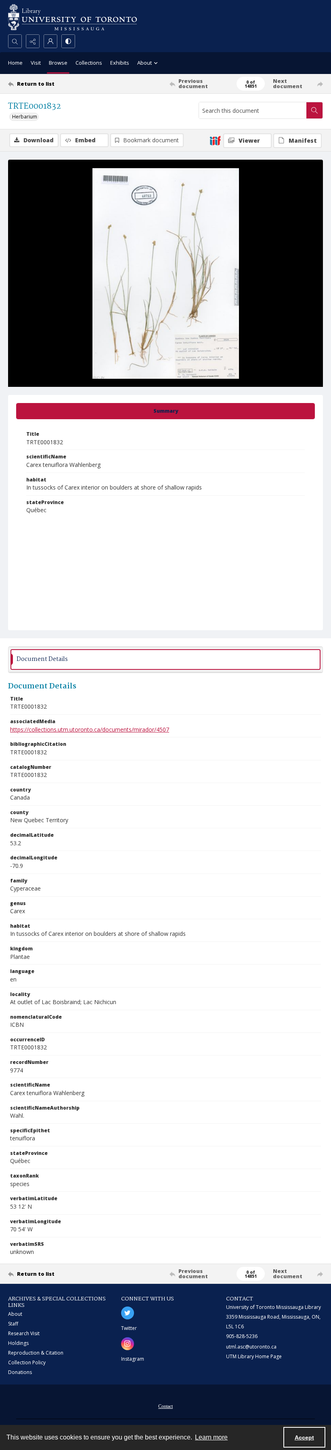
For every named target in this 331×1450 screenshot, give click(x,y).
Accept (304, 1437)
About (15, 1314)
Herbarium (24, 116)
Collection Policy (27, 1362)
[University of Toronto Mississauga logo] (72, 17)
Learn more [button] (211, 1437)
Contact (165, 1406)
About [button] (144, 62)
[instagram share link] (127, 1343)
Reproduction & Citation (35, 1352)
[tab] (165, 411)
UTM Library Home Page (254, 1356)
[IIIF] (215, 140)
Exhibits (119, 62)
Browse (58, 62)
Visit (36, 62)
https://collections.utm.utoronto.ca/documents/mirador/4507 (89, 729)
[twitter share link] (127, 1312)
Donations (20, 1372)
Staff (13, 1323)
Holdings (18, 1343)
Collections (88, 62)
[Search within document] (314, 110)
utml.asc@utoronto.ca (251, 1346)
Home (15, 62)
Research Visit (24, 1333)
